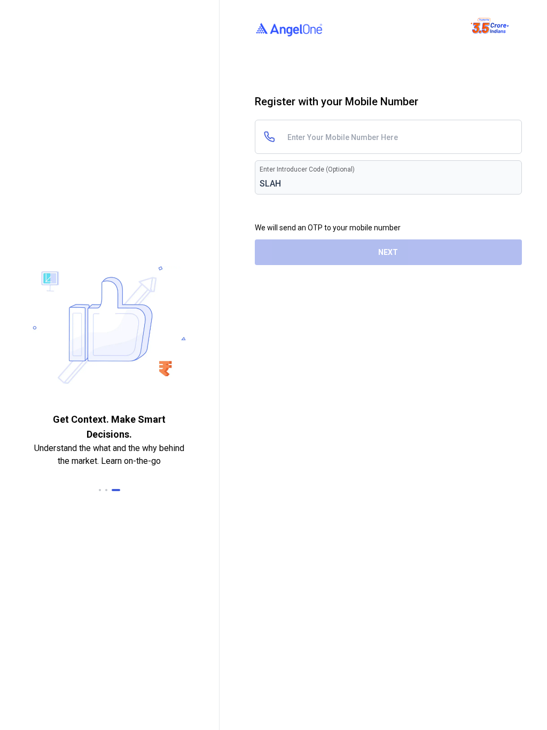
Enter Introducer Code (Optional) (307, 169)
